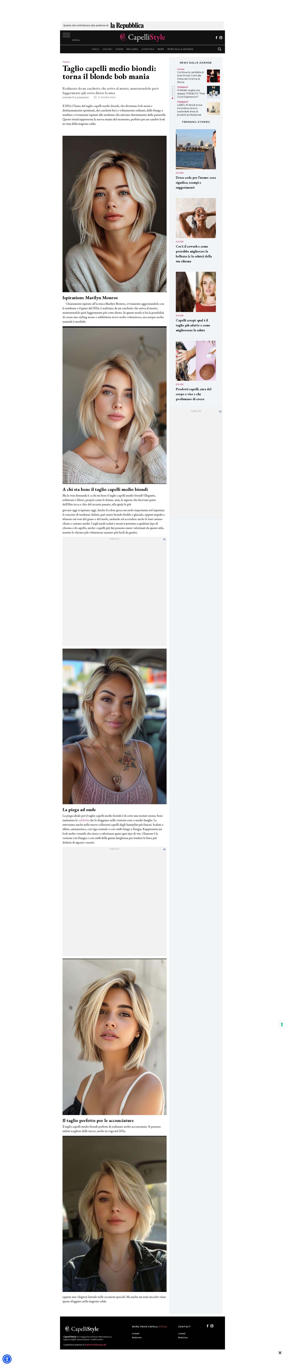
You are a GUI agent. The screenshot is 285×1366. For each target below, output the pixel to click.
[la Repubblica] (127, 25)
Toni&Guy (182, 70)
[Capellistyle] (142, 37)
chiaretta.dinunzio (76, 97)
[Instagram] (220, 37)
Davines (181, 102)
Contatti (135, 1333)
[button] (172, 86)
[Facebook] (216, 37)
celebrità (83, 820)
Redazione (137, 1337)
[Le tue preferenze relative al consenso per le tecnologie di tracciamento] (282, 1024)
